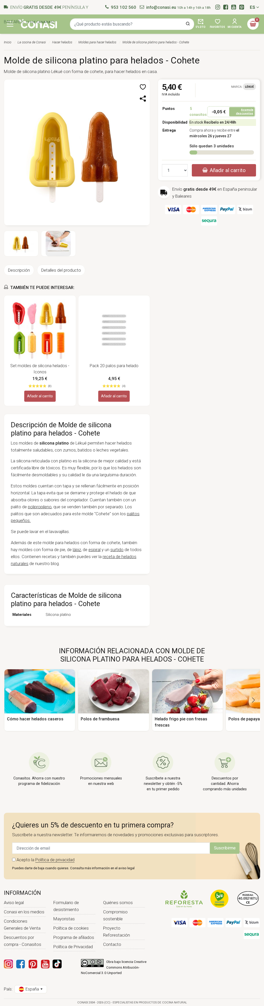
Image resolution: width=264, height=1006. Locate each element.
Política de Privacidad (73, 946)
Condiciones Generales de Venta (22, 925)
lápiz (77, 549)
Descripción (19, 270)
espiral (94, 549)
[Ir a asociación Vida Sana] (219, 898)
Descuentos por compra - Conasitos (22, 941)
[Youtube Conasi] (45, 964)
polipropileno (40, 506)
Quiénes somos (118, 902)
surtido (116, 549)
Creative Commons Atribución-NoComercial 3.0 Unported (113, 967)
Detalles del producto (61, 270)
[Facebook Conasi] (20, 964)
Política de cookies (71, 928)
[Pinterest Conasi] (33, 964)
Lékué (249, 86)
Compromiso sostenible (115, 915)
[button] (143, 87)
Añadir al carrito (40, 396)
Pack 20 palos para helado (114, 365)
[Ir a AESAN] (248, 898)
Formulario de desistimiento (66, 906)
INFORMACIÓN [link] (22, 893)
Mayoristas (64, 918)
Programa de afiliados (73, 937)
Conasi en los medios (24, 911)
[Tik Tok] (57, 964)
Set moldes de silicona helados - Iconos (39, 368)
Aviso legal (14, 902)
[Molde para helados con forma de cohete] (77, 152)
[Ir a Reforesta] (184, 898)
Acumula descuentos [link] (244, 111)
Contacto (112, 944)
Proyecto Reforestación (116, 931)
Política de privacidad (55, 859)
